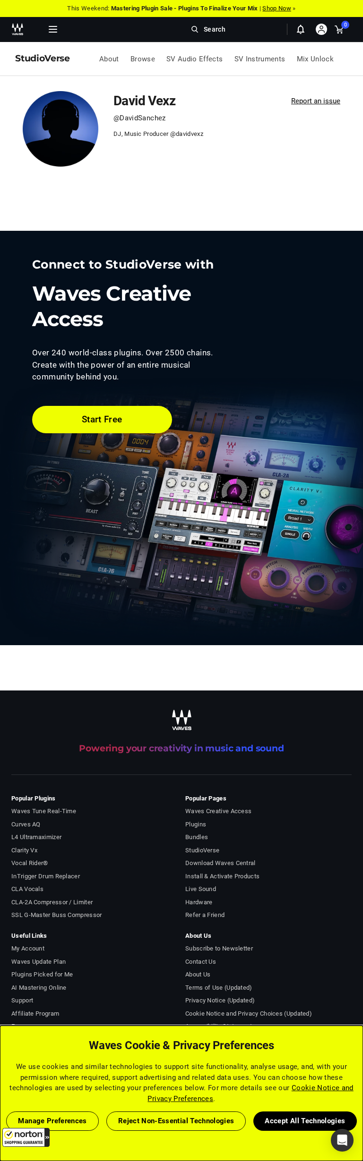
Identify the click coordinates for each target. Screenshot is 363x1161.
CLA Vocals (27, 888)
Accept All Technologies (305, 1121)
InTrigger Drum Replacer (45, 876)
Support (22, 1000)
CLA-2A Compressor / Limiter (52, 902)
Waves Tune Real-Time (43, 811)
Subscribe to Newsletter (219, 948)
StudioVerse (202, 850)
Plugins (195, 824)
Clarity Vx (24, 850)
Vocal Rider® (29, 863)
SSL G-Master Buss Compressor (56, 914)
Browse (142, 59)
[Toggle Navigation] (53, 29)
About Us (197, 974)
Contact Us (200, 961)
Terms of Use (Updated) (218, 987)
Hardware (198, 902)
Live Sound (200, 888)
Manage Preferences (52, 1121)
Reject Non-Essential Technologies (176, 1121)
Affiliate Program (35, 1013)
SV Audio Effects (194, 59)
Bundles (196, 837)
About (109, 59)
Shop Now (276, 8)
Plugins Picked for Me (42, 974)
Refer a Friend (205, 914)
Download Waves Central (220, 863)
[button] (26, 1137)
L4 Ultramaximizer (36, 837)
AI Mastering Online (39, 987)
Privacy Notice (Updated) (220, 1000)
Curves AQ (26, 824)
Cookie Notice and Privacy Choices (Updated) (248, 1013)
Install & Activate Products (222, 876)
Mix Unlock (315, 59)
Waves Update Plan (38, 961)
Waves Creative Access (218, 811)
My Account (27, 948)
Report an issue (315, 101)
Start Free (102, 419)
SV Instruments (259, 59)
